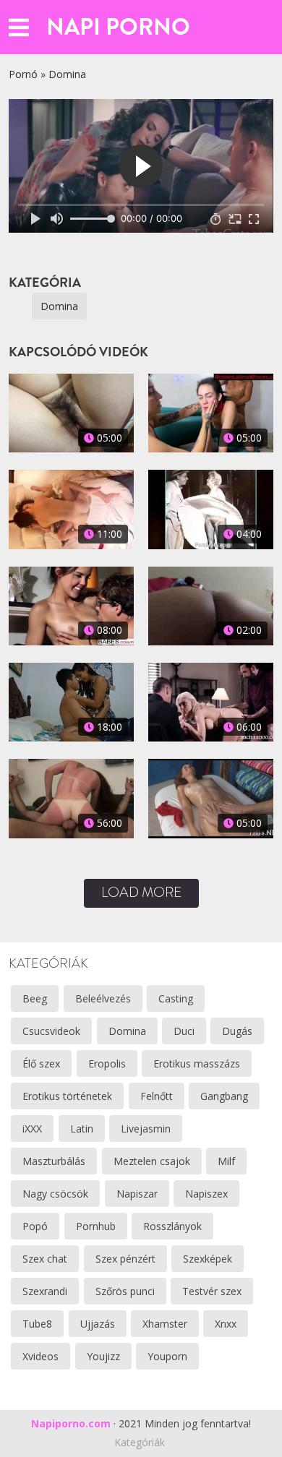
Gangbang (224, 1096)
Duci (184, 1031)
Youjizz (103, 1356)
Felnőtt (156, 1096)
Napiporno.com (71, 1423)
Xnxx (225, 1324)
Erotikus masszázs (196, 1063)
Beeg (34, 998)
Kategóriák (139, 1442)
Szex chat (44, 1258)
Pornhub (96, 1226)
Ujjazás (97, 1324)
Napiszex (206, 1193)
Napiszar (137, 1193)
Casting (175, 998)
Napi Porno (118, 26)
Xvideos (40, 1356)
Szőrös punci (125, 1291)
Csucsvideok (51, 1031)
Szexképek (207, 1258)
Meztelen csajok (152, 1161)
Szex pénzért (125, 1258)
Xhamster (164, 1324)
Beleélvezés (103, 998)
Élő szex (41, 1063)
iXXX (32, 1128)
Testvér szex (212, 1291)
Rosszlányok (172, 1226)
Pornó (23, 74)
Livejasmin (146, 1128)
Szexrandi (44, 1291)
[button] (19, 27)
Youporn (167, 1356)
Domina (67, 74)
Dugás (237, 1031)
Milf (226, 1161)
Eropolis (107, 1063)
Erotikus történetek (67, 1096)
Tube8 (37, 1324)
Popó (35, 1226)
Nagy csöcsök (55, 1193)
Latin (81, 1128)
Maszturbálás (53, 1161)
